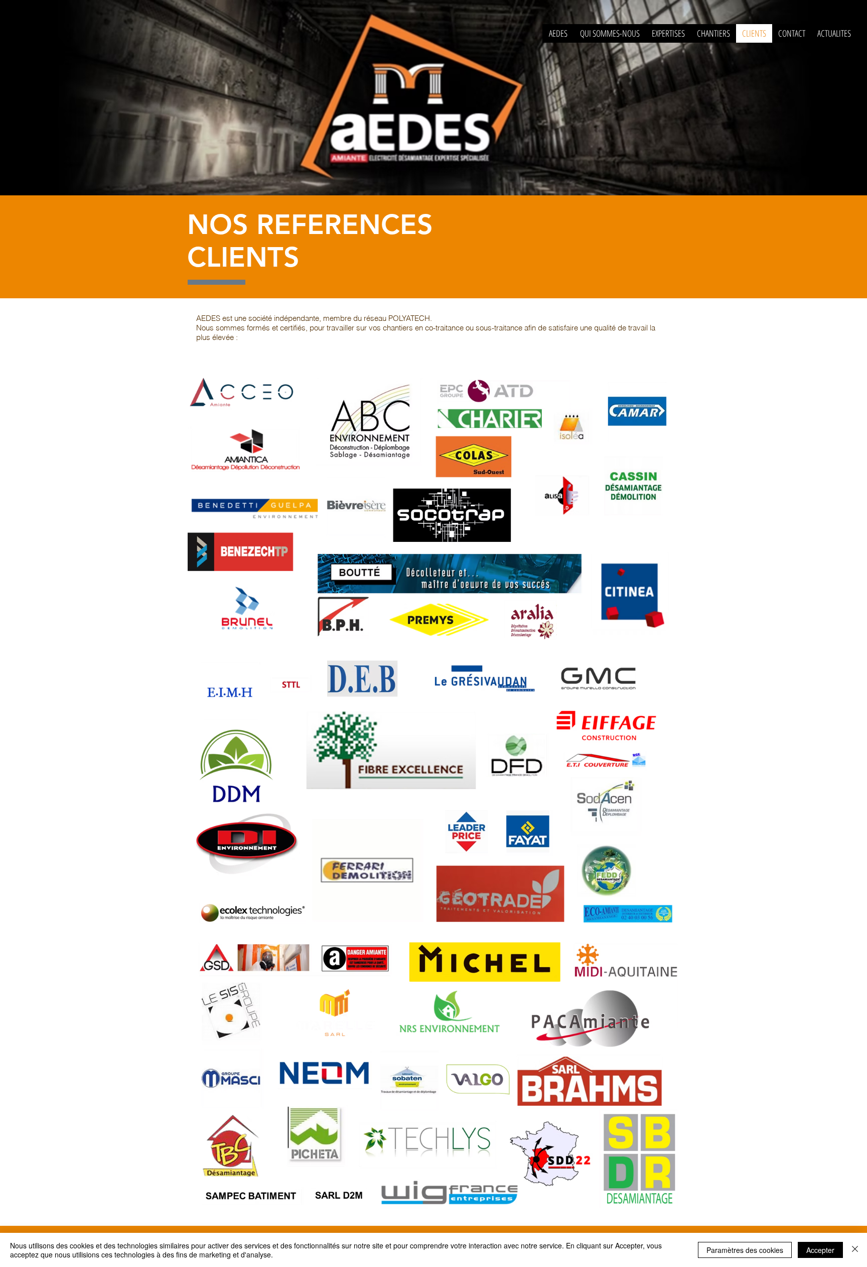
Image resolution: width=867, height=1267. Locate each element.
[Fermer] (855, 1250)
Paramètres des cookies (744, 1250)
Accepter (820, 1250)
